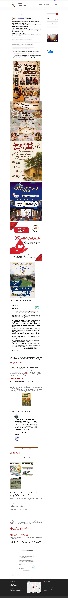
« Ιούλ (48, 30)
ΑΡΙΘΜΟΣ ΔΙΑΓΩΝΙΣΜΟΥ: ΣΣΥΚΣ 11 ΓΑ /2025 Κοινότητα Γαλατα (19, 534)
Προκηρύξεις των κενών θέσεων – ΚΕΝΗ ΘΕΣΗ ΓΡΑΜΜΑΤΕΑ (24, 367)
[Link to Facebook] (57, 0)
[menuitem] (40, 4)
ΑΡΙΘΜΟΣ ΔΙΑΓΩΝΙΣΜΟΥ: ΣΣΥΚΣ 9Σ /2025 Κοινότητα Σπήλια (19, 529)
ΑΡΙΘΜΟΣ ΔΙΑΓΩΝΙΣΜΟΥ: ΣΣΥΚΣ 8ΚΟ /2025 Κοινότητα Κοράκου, (19, 526)
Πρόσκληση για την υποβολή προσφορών (20, 411)
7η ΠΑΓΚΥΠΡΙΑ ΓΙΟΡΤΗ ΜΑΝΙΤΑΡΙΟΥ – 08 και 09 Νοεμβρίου (24, 381)
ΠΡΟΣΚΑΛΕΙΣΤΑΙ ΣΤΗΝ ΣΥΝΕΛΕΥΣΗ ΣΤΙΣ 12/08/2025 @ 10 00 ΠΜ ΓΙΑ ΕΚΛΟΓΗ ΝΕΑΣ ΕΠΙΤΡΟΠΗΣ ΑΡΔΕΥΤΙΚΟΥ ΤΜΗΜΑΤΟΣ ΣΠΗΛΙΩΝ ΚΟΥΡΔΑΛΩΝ (25, 543)
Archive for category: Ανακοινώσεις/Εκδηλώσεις (18, 8)
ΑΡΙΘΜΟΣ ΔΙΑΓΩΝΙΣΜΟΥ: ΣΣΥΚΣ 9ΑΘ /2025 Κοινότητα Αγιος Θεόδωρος (20, 528)
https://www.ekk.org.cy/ (26, 373)
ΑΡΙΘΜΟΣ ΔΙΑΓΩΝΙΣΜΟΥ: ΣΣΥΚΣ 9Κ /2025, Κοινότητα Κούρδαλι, (19, 530)
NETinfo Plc (27, 596)
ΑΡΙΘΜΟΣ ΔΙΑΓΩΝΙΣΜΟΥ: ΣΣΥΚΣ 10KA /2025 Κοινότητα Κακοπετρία (20, 533)
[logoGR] (20, 4)
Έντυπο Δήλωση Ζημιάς (14, 363)
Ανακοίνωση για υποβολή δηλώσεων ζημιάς (20, 300)
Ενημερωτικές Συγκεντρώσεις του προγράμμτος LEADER (23, 457)
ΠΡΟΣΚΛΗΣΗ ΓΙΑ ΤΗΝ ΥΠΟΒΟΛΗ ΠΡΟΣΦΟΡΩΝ (21, 515)
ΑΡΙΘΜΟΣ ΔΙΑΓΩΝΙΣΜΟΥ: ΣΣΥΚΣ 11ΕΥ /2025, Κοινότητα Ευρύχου (19, 535)
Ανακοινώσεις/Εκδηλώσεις (17, 14)
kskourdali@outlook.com (15, 585)
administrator (23, 14)
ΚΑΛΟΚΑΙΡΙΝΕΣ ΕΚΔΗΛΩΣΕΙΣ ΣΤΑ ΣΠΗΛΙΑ (19, 13)
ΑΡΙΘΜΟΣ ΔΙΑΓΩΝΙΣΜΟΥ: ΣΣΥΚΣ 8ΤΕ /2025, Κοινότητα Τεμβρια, (19, 527)
